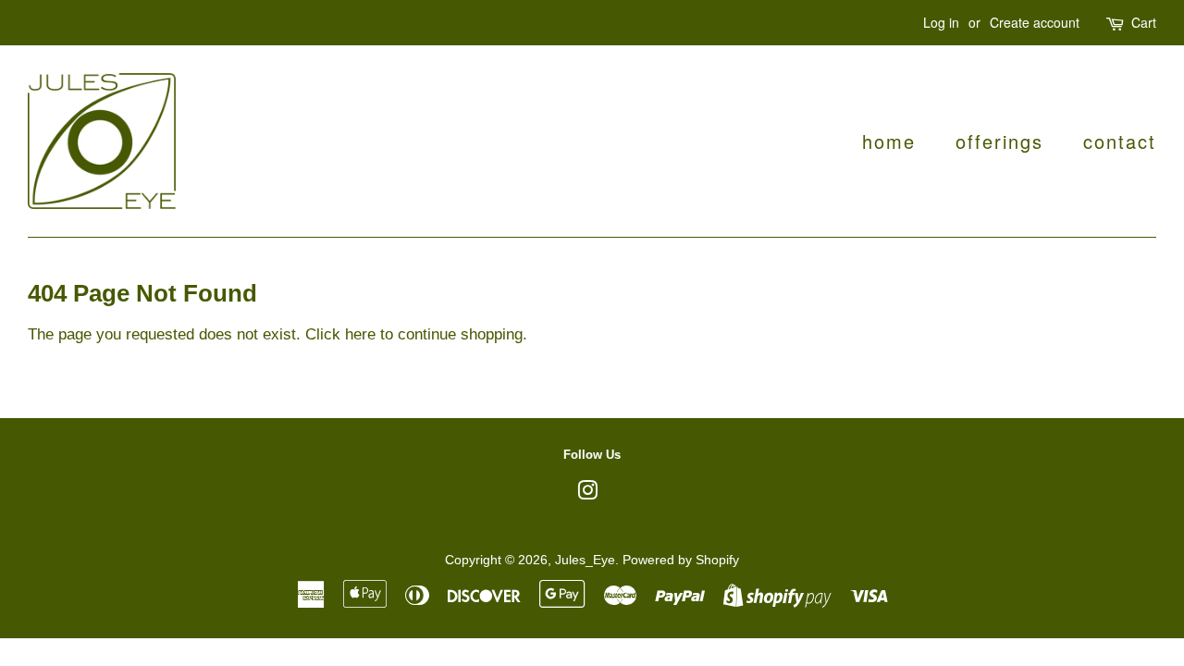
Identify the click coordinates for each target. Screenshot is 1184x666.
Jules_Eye (585, 559)
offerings (999, 141)
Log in (941, 22)
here (360, 334)
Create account (1034, 22)
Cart (1143, 22)
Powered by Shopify (681, 559)
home (889, 141)
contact (1119, 141)
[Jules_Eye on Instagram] (587, 494)
